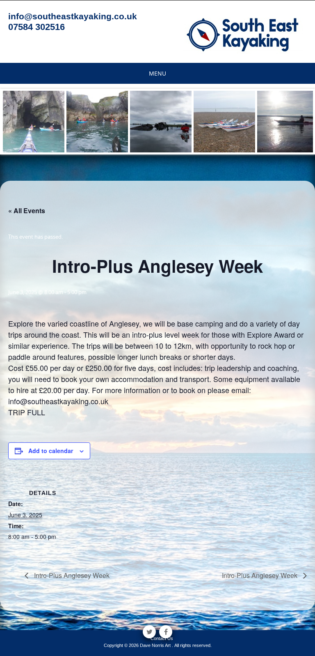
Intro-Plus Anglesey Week (71, 575)
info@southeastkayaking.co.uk (72, 16)
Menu (157, 73)
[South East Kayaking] (243, 34)
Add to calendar (50, 451)
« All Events (26, 210)
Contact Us (162, 638)
